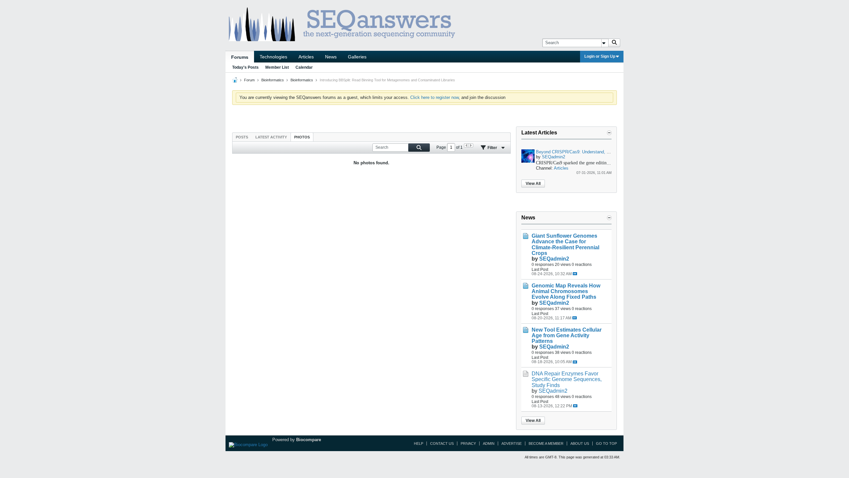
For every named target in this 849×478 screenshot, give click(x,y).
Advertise (511, 443)
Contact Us (442, 443)
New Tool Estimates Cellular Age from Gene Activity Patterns (567, 335)
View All (533, 183)
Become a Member (546, 443)
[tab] (242, 136)
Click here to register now (434, 97)
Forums (239, 57)
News (331, 56)
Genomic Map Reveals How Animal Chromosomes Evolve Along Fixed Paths (566, 291)
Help (418, 443)
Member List (277, 67)
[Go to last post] (575, 273)
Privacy (468, 443)
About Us (579, 443)
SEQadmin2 (553, 156)
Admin (488, 443)
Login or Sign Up (599, 56)
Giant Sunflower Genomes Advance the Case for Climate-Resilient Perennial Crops (565, 244)
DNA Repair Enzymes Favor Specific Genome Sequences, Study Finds (567, 379)
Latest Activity (271, 137)
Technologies (273, 56)
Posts (242, 137)
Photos (302, 137)
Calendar (304, 67)
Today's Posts (245, 67)
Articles (306, 56)
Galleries (357, 56)
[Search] (614, 43)
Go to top (606, 443)
